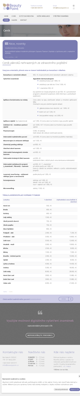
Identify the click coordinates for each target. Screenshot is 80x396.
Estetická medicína (26, 16)
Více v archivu (9, 57)
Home (6, 16)
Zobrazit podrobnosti (61, 389)
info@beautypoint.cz (11, 365)
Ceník (6, 20)
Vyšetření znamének (61, 16)
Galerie (14, 20)
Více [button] (64, 299)
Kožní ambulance (43, 16)
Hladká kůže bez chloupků (14, 48)
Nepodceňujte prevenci (40, 335)
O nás (14, 16)
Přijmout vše (75, 389)
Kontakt (23, 20)
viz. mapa (67, 366)
